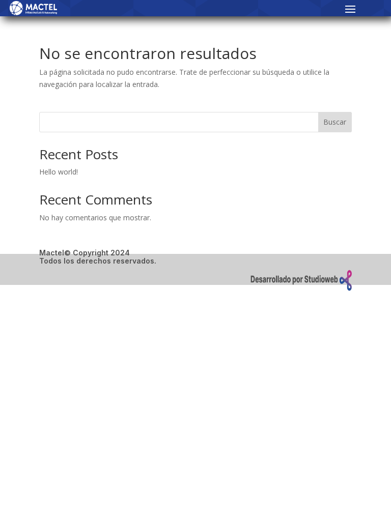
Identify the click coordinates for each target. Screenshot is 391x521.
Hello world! (58, 172)
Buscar (334, 122)
